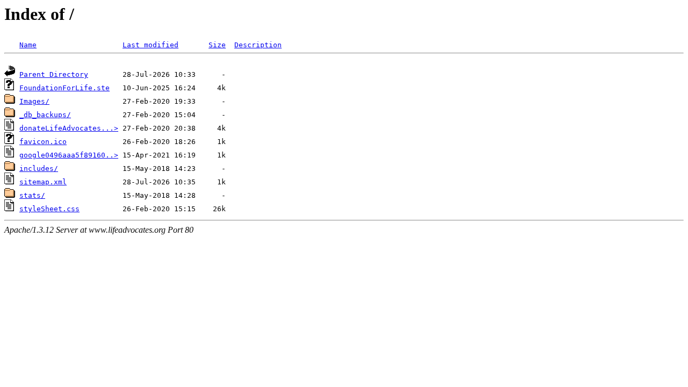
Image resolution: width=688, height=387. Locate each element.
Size (217, 45)
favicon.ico (43, 142)
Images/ (34, 101)
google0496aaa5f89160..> (68, 155)
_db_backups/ (45, 115)
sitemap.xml (43, 182)
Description (258, 45)
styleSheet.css (49, 209)
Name (28, 45)
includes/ (38, 168)
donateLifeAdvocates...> (68, 128)
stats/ (32, 195)
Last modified (150, 45)
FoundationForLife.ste (64, 88)
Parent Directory (53, 74)
